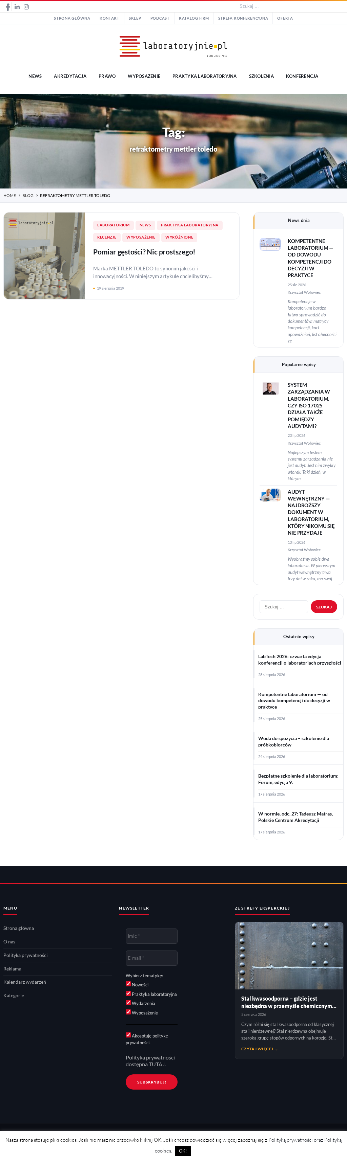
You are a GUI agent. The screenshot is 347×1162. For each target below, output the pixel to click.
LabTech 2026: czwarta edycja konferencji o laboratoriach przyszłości (299, 660)
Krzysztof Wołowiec (304, 292)
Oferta (285, 18)
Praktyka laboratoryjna (190, 225)
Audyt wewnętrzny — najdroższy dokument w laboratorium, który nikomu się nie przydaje (311, 512)
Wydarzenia (143, 1003)
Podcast (160, 18)
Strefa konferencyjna (243, 18)
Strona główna (72, 18)
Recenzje (107, 237)
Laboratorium (113, 225)
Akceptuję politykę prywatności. (147, 1039)
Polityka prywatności (25, 955)
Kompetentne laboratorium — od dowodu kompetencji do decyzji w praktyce (294, 701)
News (145, 225)
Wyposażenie (141, 237)
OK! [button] (183, 1151)
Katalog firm (194, 18)
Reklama (12, 968)
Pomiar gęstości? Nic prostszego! (144, 251)
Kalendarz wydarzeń (24, 982)
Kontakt (110, 18)
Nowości (139, 984)
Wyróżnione (179, 237)
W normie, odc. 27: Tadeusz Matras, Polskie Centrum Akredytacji (295, 817)
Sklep (135, 18)
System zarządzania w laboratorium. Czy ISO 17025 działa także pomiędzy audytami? (309, 405)
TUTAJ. (157, 1064)
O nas (9, 941)
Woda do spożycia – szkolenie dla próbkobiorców (293, 741)
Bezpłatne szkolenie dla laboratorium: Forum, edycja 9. (298, 779)
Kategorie (13, 995)
